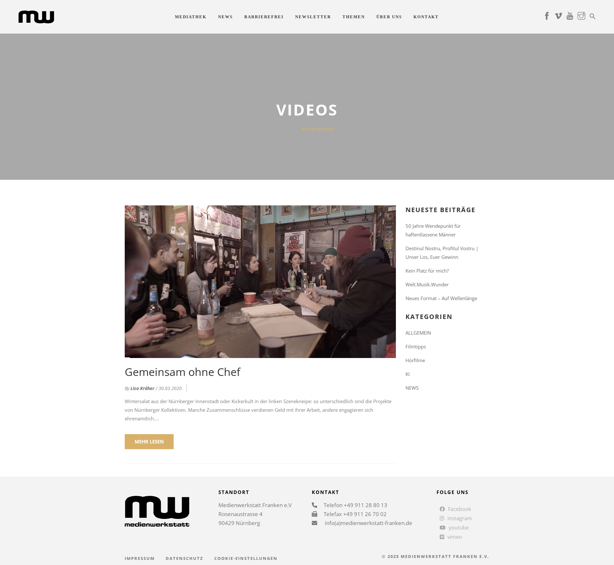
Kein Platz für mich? (427, 270)
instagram (459, 518)
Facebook (459, 509)
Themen (353, 16)
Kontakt (426, 16)
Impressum (140, 558)
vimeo (454, 536)
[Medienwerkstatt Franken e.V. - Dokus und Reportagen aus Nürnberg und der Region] (36, 16)
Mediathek (191, 16)
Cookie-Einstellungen (246, 558)
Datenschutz (184, 558)
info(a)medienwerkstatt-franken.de (368, 523)
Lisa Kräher (142, 388)
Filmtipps (415, 346)
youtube (459, 527)
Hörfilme (415, 360)
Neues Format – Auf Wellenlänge (441, 298)
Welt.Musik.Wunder (427, 284)
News (225, 16)
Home (285, 128)
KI (407, 374)
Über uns (389, 16)
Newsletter (313, 16)
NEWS (412, 388)
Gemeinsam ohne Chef (182, 371)
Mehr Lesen (149, 441)
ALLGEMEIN (418, 333)
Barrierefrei (264, 16)
